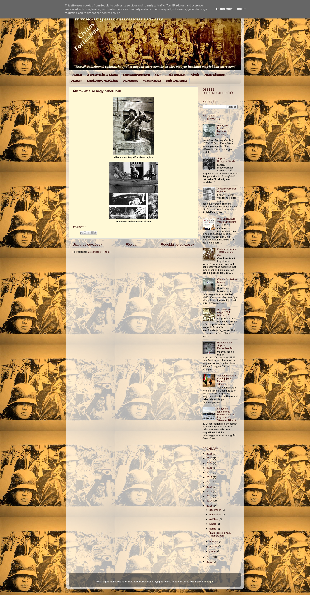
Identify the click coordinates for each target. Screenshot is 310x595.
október (214, 519)
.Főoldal (77, 74)
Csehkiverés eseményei (136, 74)
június (213, 524)
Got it (241, 9)
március (214, 541)
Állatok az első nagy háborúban (97, 91)
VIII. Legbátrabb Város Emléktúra (226, 220)
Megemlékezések (215, 74)
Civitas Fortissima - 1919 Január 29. (227, 252)
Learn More (224, 9)
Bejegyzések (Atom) (99, 251)
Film (157, 74)
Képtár (195, 74)
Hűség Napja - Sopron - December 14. (225, 345)
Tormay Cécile (152, 81)
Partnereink (130, 81)
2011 (209, 561)
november (215, 514)
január (213, 551)
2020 (209, 472)
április (213, 528)
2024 (209, 458)
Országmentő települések (102, 81)
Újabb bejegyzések (87, 244)
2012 (209, 557)
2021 (209, 468)
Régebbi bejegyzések (177, 244)
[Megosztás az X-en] (88, 233)
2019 (209, 477)
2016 (209, 491)
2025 (209, 453)
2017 (209, 486)
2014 (209, 501)
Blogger (208, 581)
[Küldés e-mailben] (81, 233)
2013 (209, 505)
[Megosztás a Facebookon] (92, 233)
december (215, 510)
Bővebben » (79, 226)
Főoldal (131, 244)
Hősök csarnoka (175, 74)
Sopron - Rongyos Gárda (226, 160)
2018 (209, 482)
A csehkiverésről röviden (102, 74)
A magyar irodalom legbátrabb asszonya (223, 129)
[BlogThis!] (85, 233)
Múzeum (76, 81)
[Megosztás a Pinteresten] (95, 233)
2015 (209, 496)
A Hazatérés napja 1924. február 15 (224, 312)
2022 (209, 463)
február (213, 546)
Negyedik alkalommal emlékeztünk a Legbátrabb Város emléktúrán (227, 414)
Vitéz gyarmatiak (176, 81)
